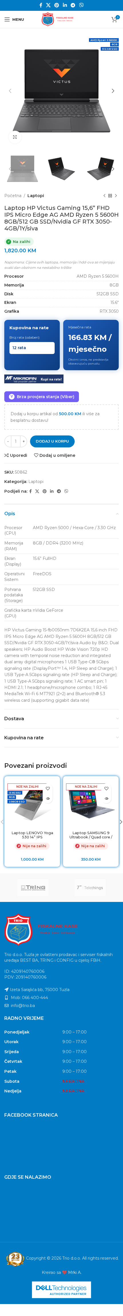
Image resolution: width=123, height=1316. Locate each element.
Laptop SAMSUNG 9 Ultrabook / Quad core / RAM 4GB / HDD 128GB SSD (91, 839)
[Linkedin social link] (65, 5)
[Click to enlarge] (15, 137)
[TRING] (32, 887)
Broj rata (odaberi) (24, 337)
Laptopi (35, 195)
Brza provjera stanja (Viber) (42, 396)
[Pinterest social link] (57, 5)
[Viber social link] (81, 5)
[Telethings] (90, 887)
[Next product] (116, 195)
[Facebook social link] (40, 5)
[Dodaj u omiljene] (48, 788)
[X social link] (48, 5)
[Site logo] (61, 19)
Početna (12, 195)
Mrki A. (75, 1272)
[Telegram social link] (73, 5)
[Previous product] (104, 195)
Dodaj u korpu (52, 441)
